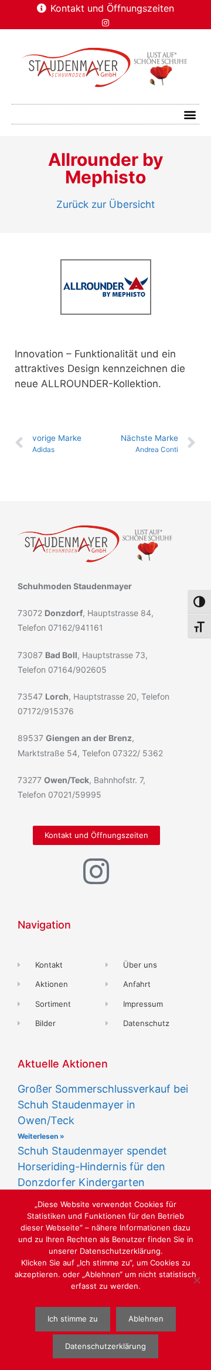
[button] (189, 114)
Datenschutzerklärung (105, 1346)
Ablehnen (146, 1318)
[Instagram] (105, 23)
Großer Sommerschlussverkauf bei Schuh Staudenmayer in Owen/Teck (103, 1104)
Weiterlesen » (41, 1136)
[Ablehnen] (196, 1280)
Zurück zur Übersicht (105, 204)
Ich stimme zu (72, 1318)
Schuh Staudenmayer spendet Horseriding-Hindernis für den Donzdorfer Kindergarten (92, 1166)
